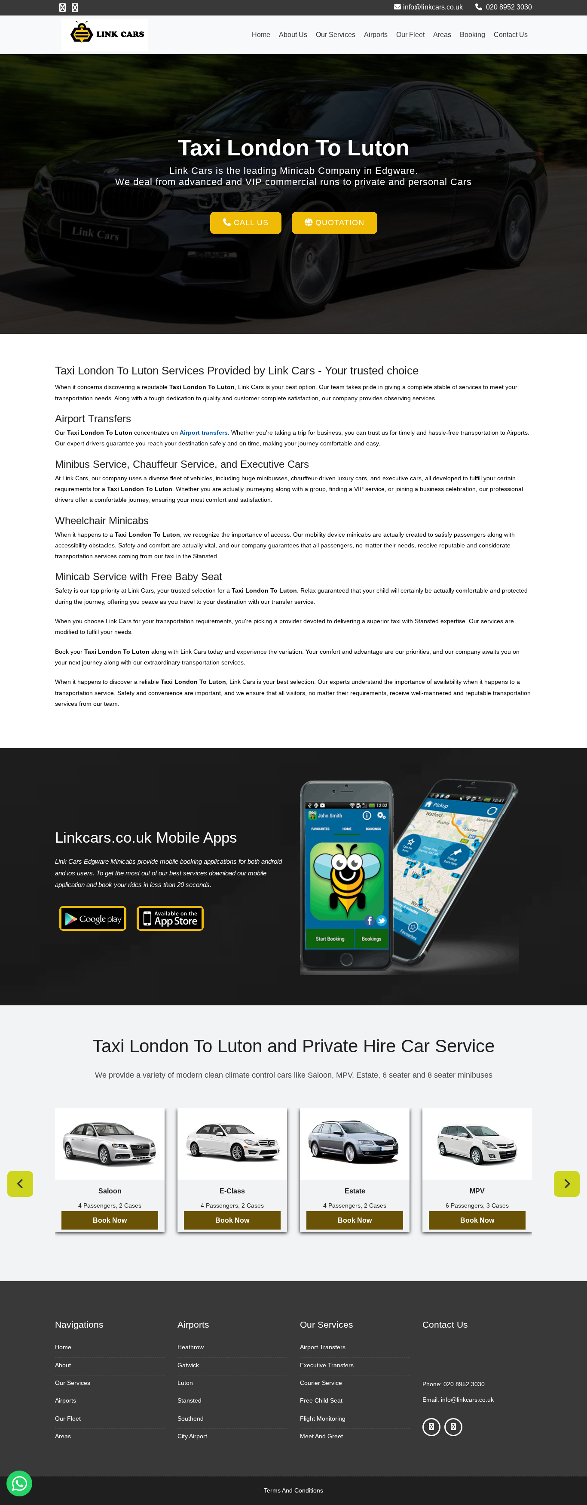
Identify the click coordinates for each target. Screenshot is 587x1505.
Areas (442, 34)
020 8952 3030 (508, 7)
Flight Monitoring (322, 1418)
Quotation (338, 222)
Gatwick (188, 1365)
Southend (190, 1418)
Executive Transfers (327, 1365)
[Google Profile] (75, 7)
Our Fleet (410, 34)
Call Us (250, 222)
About (63, 1365)
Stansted (189, 1400)
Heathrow (190, 1347)
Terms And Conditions (293, 1490)
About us (293, 34)
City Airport (192, 1436)
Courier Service (321, 1382)
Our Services (335, 34)
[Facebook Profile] (62, 7)
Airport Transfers (322, 1347)
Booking (472, 34)
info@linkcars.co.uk (433, 7)
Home (261, 34)
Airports (376, 34)
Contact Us (511, 34)
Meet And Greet (321, 1436)
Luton (185, 1382)
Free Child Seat (321, 1400)
